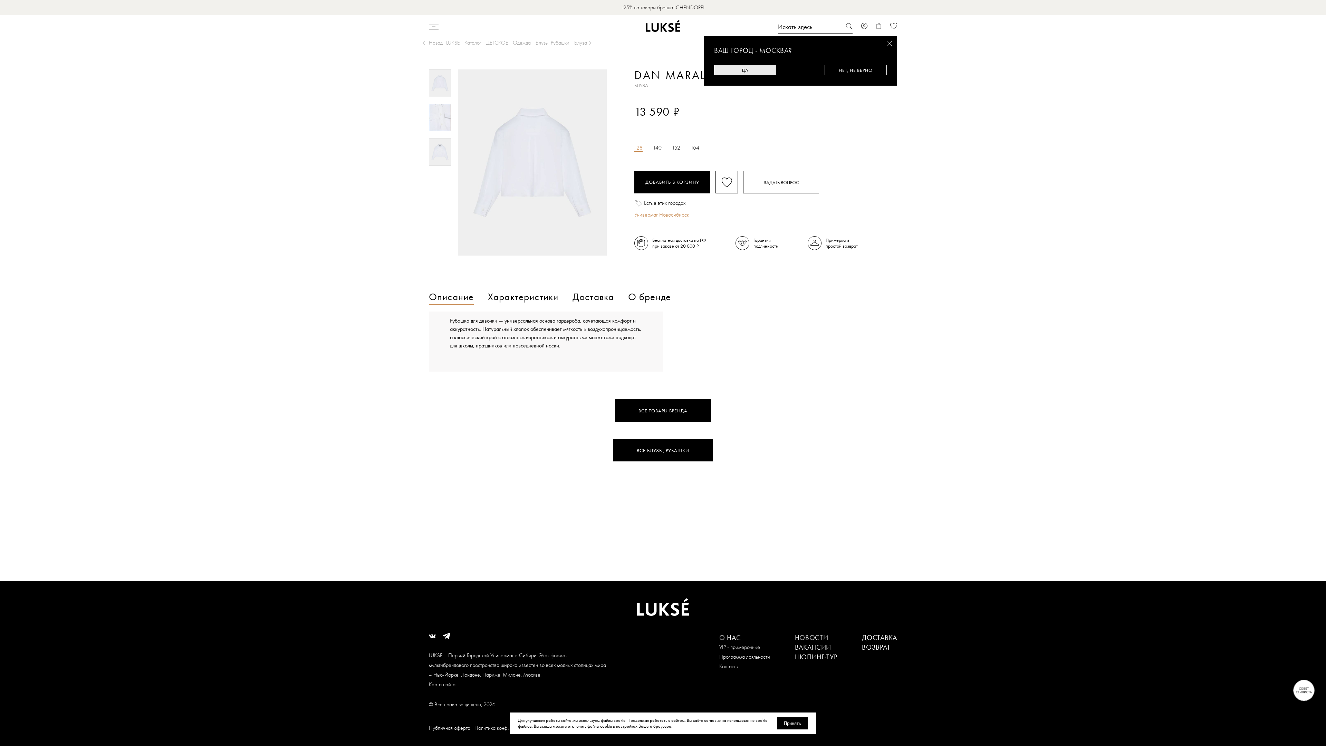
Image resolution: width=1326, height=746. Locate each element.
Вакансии (813, 647)
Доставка (879, 637)
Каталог (472, 42)
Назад (436, 42)
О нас (730, 637)
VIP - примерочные (739, 647)
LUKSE (453, 42)
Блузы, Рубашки (552, 42)
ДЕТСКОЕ (497, 42)
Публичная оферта (449, 727)
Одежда (522, 42)
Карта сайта (442, 684)
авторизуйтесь (655, 123)
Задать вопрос (781, 182)
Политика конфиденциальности (508, 727)
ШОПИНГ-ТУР (816, 656)
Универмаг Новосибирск (661, 214)
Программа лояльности (744, 656)
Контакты (728, 666)
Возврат (876, 647)
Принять (792, 723)
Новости (811, 637)
